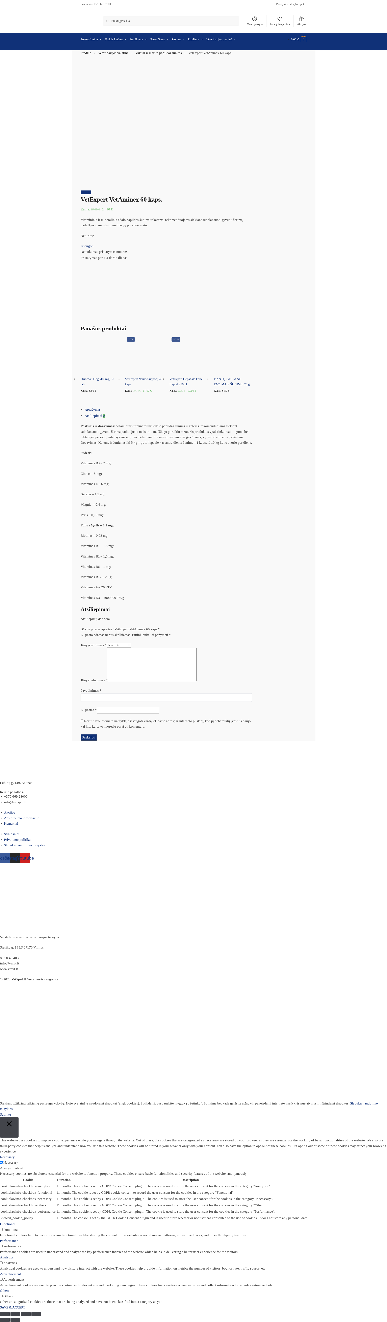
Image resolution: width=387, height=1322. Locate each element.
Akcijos (301, 24)
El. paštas (89, 710)
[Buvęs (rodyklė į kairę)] (5, 1320)
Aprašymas (93, 409)
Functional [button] (7, 1224)
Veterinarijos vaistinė (113, 53)
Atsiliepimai (95, 416)
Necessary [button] (7, 1157)
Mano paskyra (255, 24)
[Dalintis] (15, 1314)
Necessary (10, 1162)
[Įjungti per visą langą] (26, 1314)
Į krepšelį (99, 397)
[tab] (168, 409)
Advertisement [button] (10, 1274)
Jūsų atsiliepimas (94, 680)
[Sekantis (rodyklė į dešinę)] (15, 1320)
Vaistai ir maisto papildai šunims (158, 53)
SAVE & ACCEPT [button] (12, 1307)
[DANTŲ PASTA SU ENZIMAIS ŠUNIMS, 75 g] (233, 354)
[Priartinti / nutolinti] (36, 1314)
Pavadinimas (91, 690)
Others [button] (4, 1291)
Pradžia (86, 53)
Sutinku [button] (5, 1114)
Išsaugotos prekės (280, 24)
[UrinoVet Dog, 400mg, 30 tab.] (100, 354)
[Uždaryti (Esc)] (5, 1314)
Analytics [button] (7, 1257)
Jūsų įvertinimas (94, 645)
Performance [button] (9, 1241)
